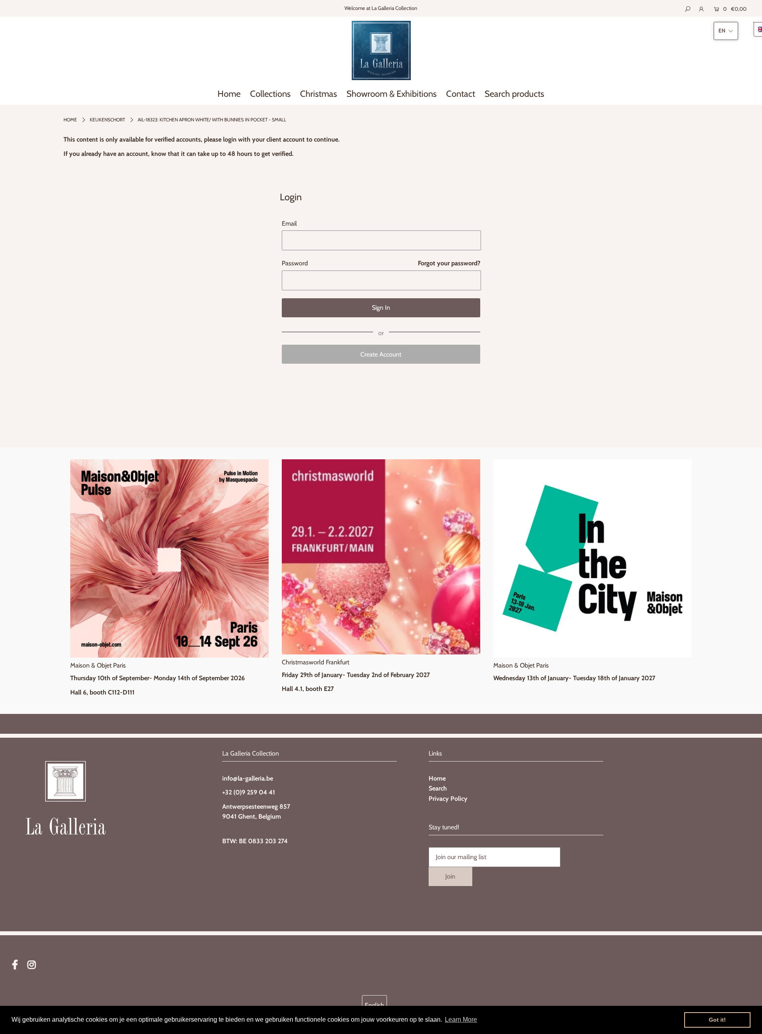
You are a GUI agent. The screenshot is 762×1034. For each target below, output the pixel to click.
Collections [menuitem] (270, 93)
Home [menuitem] (229, 93)
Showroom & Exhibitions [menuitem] (391, 93)
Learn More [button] (461, 1019)
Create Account (380, 354)
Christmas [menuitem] (318, 93)
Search (438, 788)
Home (70, 120)
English (374, 1005)
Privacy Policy (448, 798)
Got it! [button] (717, 1020)
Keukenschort (107, 120)
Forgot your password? (449, 263)
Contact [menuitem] (460, 93)
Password (295, 263)
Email (289, 223)
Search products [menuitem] (514, 93)
